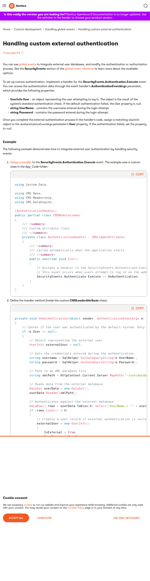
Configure (44, 517)
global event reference (79, 68)
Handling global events (60, 29)
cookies (28, 504)
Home (6, 29)
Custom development (28, 29)
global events (27, 64)
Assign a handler (20, 162)
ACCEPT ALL (16, 517)
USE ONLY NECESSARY (126, 517)
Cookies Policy (76, 507)
